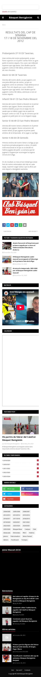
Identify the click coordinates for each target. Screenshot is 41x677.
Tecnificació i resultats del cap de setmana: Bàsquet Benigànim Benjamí (25, 658)
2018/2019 (26, 519)
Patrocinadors (15, 536)
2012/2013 (6, 515)
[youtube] (11, 499)
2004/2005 (6, 512)
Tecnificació (15, 540)
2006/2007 (26, 512)
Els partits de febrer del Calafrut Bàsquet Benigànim (19, 438)
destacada (6, 533)
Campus (27, 529)
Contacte (27, 670)
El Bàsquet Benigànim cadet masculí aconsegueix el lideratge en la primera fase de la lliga (25, 259)
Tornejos (24, 540)
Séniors (5, 540)
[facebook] (30, 489)
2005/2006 (16, 512)
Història (31, 533)
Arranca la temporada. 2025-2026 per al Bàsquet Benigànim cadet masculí (25, 270)
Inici (3, 25)
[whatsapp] (11, 489)
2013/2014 (16, 515)
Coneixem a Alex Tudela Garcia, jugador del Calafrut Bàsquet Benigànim (25, 610)
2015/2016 (26, 515)
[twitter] (11, 494)
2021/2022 (20, 468)
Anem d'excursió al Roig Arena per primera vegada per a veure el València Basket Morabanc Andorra (26, 246)
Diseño (5, 12)
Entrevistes (16, 533)
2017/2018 (16, 519)
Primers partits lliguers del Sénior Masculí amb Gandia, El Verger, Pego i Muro (26, 647)
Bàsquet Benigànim (20, 17)
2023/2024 (20, 476)
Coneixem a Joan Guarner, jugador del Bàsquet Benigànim (25, 620)
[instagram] (30, 494)
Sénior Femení (27, 536)
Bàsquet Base (17, 529)
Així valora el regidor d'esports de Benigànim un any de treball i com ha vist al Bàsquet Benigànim (26, 598)
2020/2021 (20, 464)
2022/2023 (20, 472)
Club (34, 529)
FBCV (24, 533)
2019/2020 (20, 460)
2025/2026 (6, 529)
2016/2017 (6, 519)
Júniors (5, 536)
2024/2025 (26, 526)
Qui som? (19, 670)
